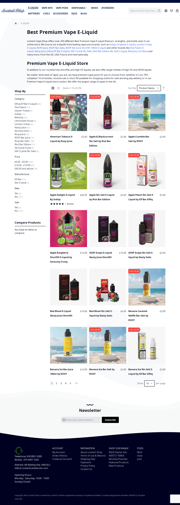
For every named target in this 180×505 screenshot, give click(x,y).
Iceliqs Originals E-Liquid (122, 44)
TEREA (121, 455)
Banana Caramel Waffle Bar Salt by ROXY (138, 316)
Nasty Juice (40, 51)
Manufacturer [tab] (22, 174)
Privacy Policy (88, 465)
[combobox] (145, 11)
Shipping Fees (88, 459)
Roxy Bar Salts (24, 141)
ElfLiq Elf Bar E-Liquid (58, 51)
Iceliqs (20, 114)
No (19, 196)
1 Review (69, 203)
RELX (139, 452)
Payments (86, 462)
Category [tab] (19, 98)
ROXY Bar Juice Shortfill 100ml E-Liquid (86, 47)
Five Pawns (22, 107)
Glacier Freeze (23, 110)
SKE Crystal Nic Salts (81, 51)
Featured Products (119, 462)
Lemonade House (25, 120)
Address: (19, 464)
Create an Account (62, 459)
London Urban (24, 124)
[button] (84, 97)
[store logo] (13, 11)
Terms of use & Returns (93, 455)
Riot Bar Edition (25, 144)
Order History (59, 455)
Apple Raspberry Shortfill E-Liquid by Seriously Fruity (61, 257)
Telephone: (20, 456)
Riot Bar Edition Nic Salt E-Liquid (110, 51)
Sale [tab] (17, 202)
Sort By (132, 88)
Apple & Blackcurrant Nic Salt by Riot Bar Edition (101, 141)
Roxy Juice (22, 134)
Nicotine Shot (23, 130)
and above (26, 168)
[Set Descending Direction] (163, 88)
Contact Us (86, 469)
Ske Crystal (22, 182)
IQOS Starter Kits (118, 452)
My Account (58, 452)
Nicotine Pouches (118, 459)
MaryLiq (21, 117)
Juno (139, 459)
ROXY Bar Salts (57, 47)
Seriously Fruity (24, 147)
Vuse (139, 455)
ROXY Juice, (42, 47)
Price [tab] (17, 156)
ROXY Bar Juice (24, 137)
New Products (116, 465)
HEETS (112, 455)
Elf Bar (20, 179)
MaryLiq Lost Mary (138, 51)
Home (16, 23)
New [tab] (17, 188)
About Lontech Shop (91, 452)
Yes (18, 193)
